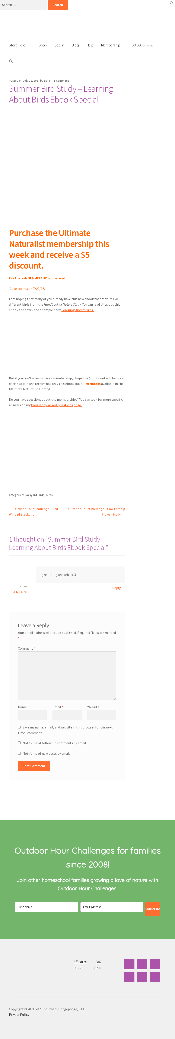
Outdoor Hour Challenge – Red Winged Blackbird (33, 511)
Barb (47, 80)
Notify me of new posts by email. (46, 753)
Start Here (17, 45)
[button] (172, 4)
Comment (26, 648)
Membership (110, 45)
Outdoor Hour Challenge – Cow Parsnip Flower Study (96, 511)
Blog (75, 45)
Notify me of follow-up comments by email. (55, 743)
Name (23, 707)
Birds (49, 495)
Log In (59, 45)
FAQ (98, 962)
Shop (43, 45)
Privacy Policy (19, 1014)
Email (57, 707)
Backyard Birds (34, 495)
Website (93, 707)
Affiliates (80, 962)
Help (89, 45)
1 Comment (61, 80)
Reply (116, 588)
